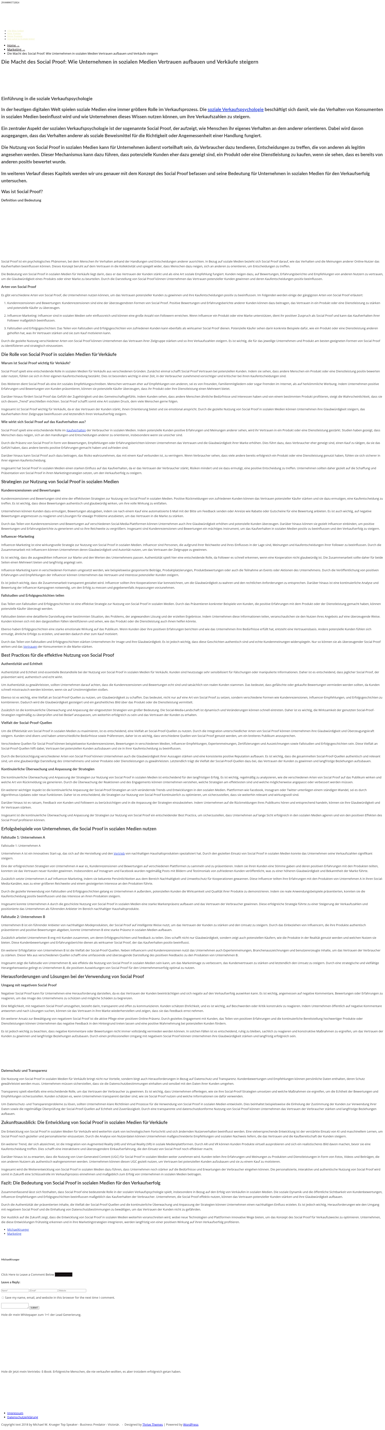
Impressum (15, 1413)
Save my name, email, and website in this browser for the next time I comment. (60, 1298)
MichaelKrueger (18, 1229)
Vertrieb (119, 853)
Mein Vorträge (14, 33)
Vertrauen (30, 647)
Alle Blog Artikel (15, 30)
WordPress (191, 1424)
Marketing (14, 1234)
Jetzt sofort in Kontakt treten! (21, 39)
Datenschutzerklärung (22, 1417)
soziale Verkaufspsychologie (236, 109)
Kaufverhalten (76, 430)
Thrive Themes (152, 1424)
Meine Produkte (14, 36)
